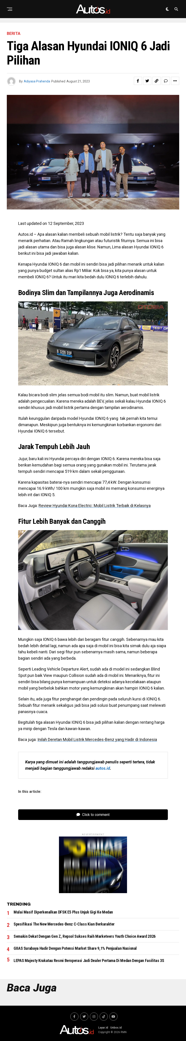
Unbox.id (116, 1027)
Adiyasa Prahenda (37, 81)
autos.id (102, 768)
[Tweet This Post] (147, 81)
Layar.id (103, 1027)
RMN (124, 1032)
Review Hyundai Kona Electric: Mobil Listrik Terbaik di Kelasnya (95, 505)
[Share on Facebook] (138, 81)
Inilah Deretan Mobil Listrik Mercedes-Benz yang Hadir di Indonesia (97, 739)
